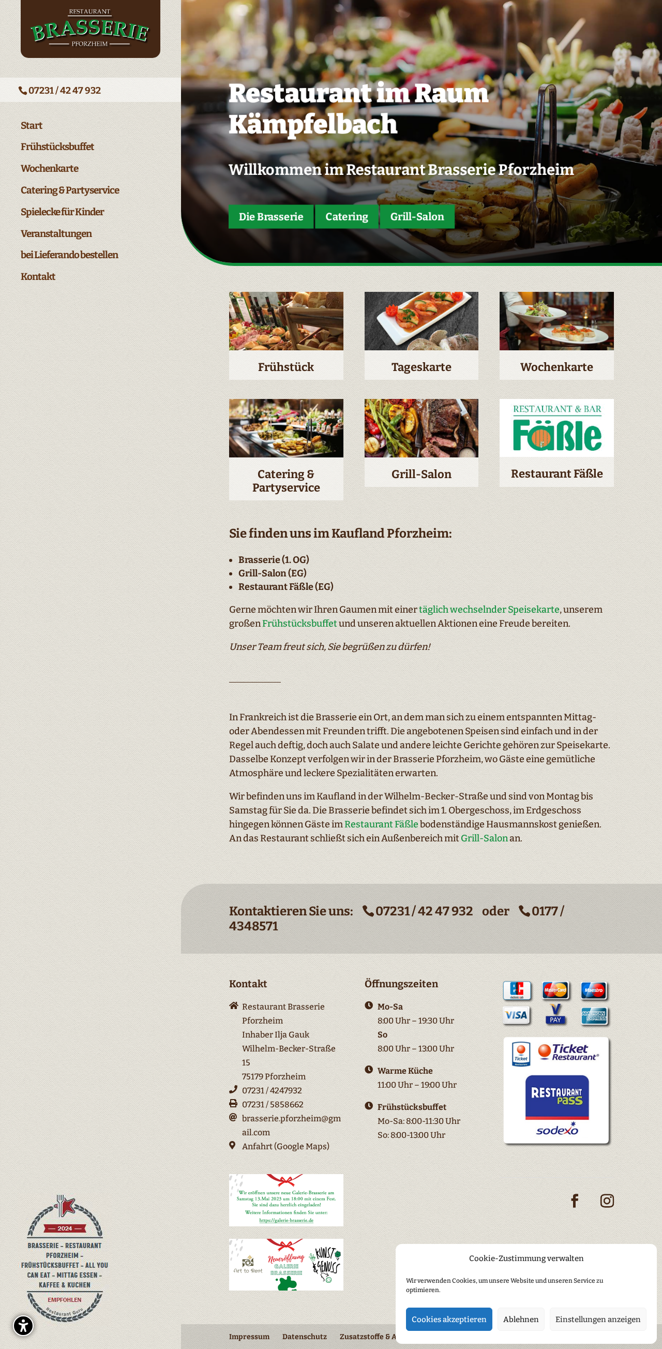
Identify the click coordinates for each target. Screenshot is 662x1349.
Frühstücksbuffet (299, 623)
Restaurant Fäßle (381, 824)
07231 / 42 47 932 (64, 90)
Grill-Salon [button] (417, 216)
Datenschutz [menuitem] (304, 1336)
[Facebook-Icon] (574, 1208)
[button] (23, 1325)
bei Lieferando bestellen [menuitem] (69, 255)
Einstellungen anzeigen (598, 1319)
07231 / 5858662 (273, 1104)
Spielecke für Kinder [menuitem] (62, 212)
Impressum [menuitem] (249, 1336)
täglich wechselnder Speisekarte (489, 609)
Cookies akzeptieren (449, 1319)
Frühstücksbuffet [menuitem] (57, 147)
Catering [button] (347, 216)
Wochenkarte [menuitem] (49, 168)
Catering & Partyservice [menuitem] (70, 190)
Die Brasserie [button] (271, 216)
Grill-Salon (484, 838)
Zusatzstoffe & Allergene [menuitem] (383, 1336)
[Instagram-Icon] (607, 1208)
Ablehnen (521, 1319)
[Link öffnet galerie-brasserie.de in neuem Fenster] (286, 1223)
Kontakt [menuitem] (38, 277)
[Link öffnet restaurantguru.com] (65, 1323)
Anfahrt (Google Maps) (285, 1146)
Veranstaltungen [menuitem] (56, 234)
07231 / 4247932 (272, 1090)
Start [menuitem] (31, 125)
